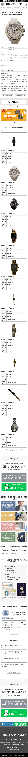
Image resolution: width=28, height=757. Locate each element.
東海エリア (5, 554)
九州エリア (23, 554)
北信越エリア (24, 550)
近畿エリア (14, 550)
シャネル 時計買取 (15, 7)
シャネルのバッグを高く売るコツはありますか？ (12, 646)
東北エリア (14, 554)
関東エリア (5, 550)
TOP (1, 7)
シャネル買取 (7, 7)
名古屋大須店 (10, 70)
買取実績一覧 (14, 451)
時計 (8, 52)
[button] (13, 122)
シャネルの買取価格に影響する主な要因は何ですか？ (12, 665)
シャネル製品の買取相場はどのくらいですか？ (12, 659)
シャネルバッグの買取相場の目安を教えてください (12, 653)
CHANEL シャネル (10, 47)
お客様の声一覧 (14, 634)
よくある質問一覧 (14, 672)
